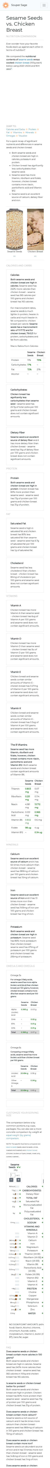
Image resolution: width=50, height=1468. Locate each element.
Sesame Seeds (14, 251)
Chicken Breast (35, 251)
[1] (11, 68)
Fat (7, 132)
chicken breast (21, 63)
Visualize (23, 136)
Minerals (29, 132)
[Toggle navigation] (44, 5)
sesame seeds (26, 59)
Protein (32, 129)
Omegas (10, 136)
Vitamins (17, 132)
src (14, 256)
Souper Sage (19, 5)
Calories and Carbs (15, 129)
